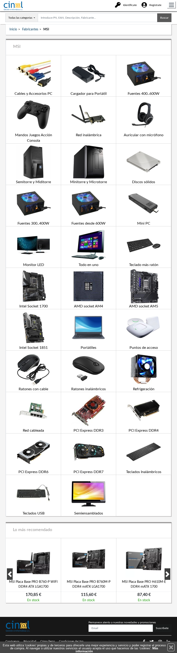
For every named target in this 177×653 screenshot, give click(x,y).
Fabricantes (30, 29)
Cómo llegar (47, 641)
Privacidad (30, 641)
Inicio (13, 29)
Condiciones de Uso (71, 641)
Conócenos (12, 641)
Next (167, 574)
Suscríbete (162, 628)
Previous (10, 574)
